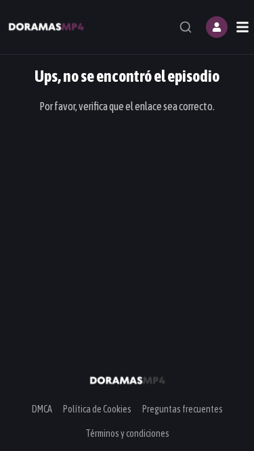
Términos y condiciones (127, 433)
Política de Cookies (97, 409)
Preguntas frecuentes (182, 409)
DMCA (42, 409)
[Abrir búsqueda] (185, 27)
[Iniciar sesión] (217, 27)
